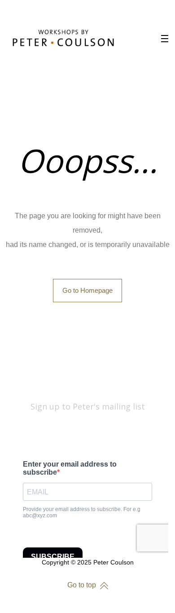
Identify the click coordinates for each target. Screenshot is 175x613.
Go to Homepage (87, 290)
